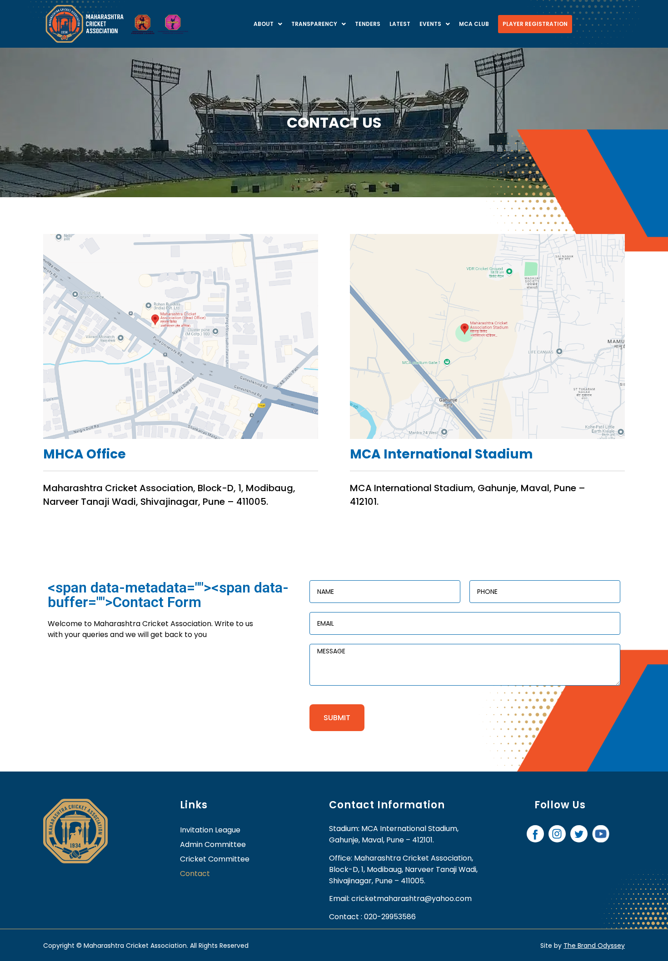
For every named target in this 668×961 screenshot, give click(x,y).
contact (195, 873)
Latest (399, 24)
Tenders (367, 24)
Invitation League (210, 830)
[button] (268, 24)
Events (430, 24)
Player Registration (535, 24)
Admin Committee (213, 844)
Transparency (314, 24)
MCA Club (474, 24)
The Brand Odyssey (594, 945)
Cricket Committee (214, 859)
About (264, 24)
